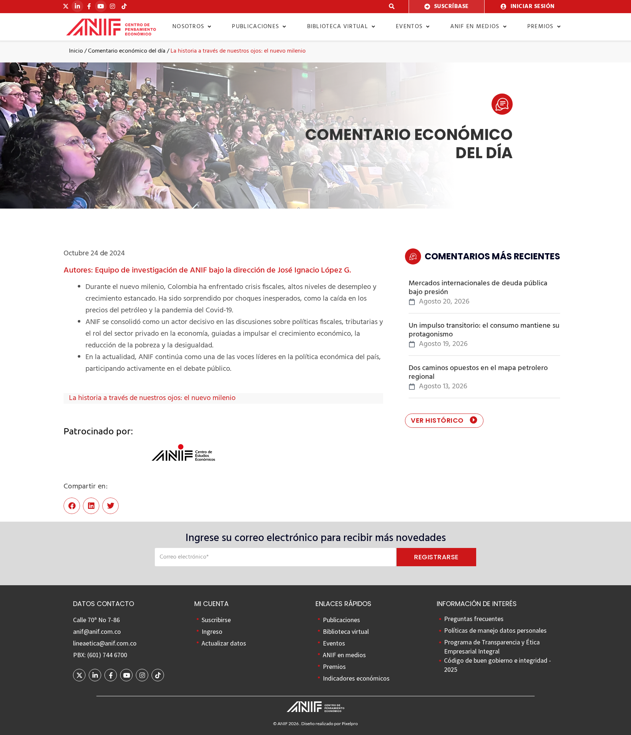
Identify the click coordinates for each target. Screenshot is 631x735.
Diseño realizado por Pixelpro (329, 723)
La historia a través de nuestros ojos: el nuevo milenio (152, 398)
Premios (540, 26)
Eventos (409, 26)
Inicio (76, 51)
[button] (392, 6)
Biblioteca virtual (337, 26)
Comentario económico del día (126, 51)
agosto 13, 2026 (443, 386)
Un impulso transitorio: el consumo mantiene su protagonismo (484, 330)
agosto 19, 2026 (443, 344)
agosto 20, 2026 (444, 302)
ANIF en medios (474, 26)
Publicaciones (255, 26)
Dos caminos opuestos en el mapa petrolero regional (478, 372)
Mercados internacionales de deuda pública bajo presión (478, 288)
